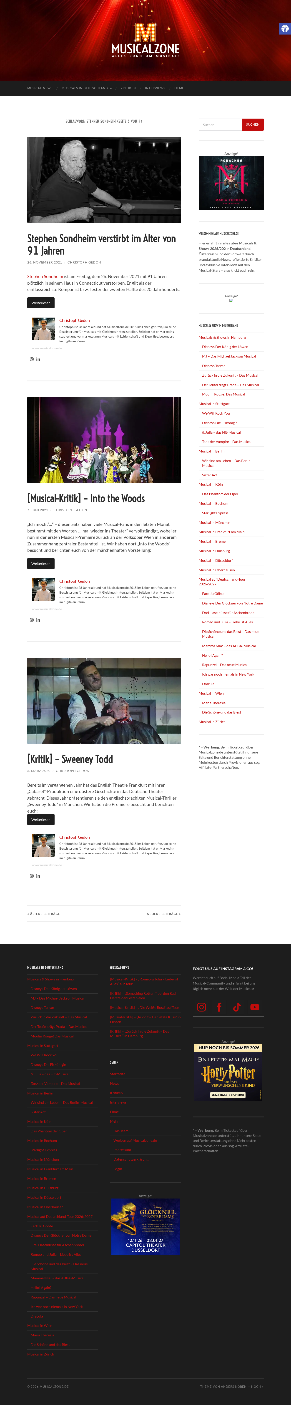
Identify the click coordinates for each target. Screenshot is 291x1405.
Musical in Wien (211, 693)
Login (117, 1168)
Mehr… (115, 1121)
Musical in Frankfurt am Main (222, 532)
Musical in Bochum (213, 503)
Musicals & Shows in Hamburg (222, 337)
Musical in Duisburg (214, 551)
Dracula (208, 683)
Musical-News (40, 88)
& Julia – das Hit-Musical (221, 432)
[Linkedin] (38, 359)
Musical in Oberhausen (217, 570)
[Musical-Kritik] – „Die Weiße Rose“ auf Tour (144, 1007)
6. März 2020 (38, 771)
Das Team (120, 1131)
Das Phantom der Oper (220, 494)
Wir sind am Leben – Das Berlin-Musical (62, 1102)
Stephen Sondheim (45, 276)
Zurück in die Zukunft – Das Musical (230, 375)
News (114, 1083)
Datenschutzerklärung (130, 1159)
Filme (179, 88)
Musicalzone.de (54, 1386)
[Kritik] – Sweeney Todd (70, 759)
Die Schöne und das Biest (221, 712)
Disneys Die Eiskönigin (220, 422)
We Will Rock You (216, 413)
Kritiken (128, 88)
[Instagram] (32, 359)
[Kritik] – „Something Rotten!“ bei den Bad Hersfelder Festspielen (143, 995)
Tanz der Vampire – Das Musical (226, 441)
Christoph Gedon (84, 262)
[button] (285, 29)
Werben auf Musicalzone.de (135, 1140)
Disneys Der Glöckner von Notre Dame (232, 603)
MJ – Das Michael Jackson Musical (229, 356)
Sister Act (209, 475)
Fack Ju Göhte (213, 593)
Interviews (155, 88)
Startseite (117, 1074)
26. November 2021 (44, 262)
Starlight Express (215, 513)
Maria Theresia (214, 703)
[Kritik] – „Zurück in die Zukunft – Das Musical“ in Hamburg (139, 1033)
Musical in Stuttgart (214, 403)
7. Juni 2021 (37, 510)
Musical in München (214, 522)
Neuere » (164, 914)
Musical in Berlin (212, 451)
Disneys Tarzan (214, 365)
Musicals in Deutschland (85, 88)
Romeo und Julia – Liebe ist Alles (227, 622)
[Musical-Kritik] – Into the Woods (86, 498)
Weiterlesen (40, 303)
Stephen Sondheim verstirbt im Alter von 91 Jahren (101, 244)
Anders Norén (234, 1386)
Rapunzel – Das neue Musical (225, 664)
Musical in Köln (211, 484)
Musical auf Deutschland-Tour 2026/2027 (60, 1216)
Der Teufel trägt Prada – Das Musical (230, 385)
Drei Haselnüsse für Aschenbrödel (228, 612)
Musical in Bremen (213, 541)
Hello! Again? (212, 655)
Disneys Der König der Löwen (225, 346)
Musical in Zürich (212, 721)
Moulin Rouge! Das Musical (223, 394)
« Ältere (43, 914)
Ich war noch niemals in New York (228, 674)
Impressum (122, 1149)
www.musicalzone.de (47, 348)
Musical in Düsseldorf (216, 560)
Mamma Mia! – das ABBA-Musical (229, 646)
